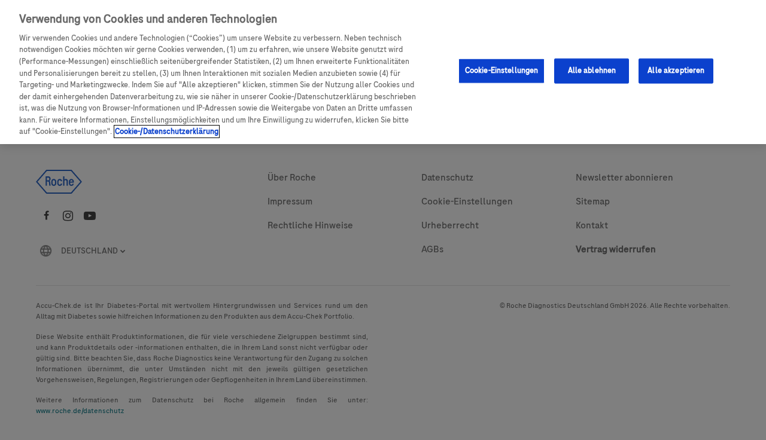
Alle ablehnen (592, 70)
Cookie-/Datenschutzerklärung (166, 131)
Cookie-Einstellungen (502, 70)
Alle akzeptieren (676, 70)
